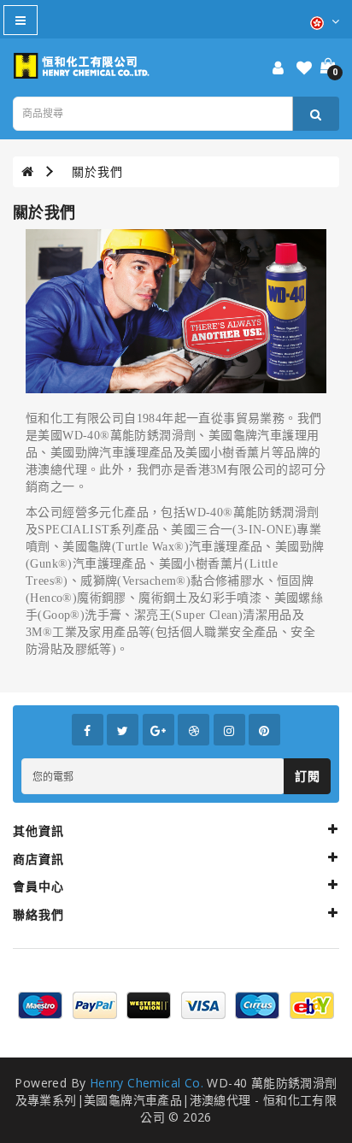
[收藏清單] (304, 69)
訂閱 (307, 776)
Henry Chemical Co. (146, 1083)
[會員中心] (278, 69)
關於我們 (97, 171)
